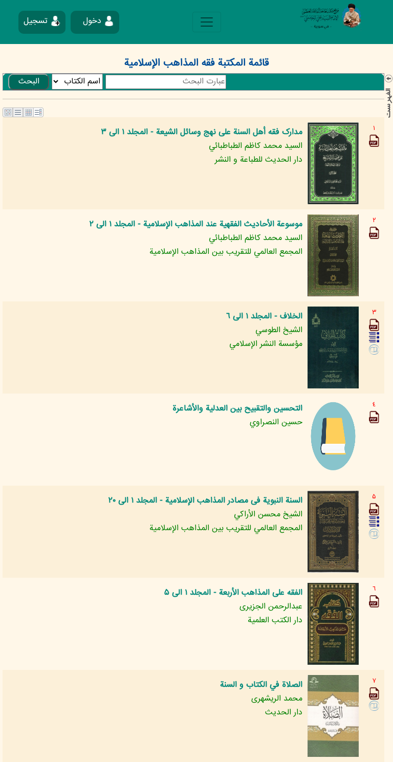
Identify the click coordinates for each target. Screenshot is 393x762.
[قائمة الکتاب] (374, 337)
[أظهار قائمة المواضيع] (388, 97)
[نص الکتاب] (374, 350)
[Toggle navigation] (206, 22)
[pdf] (374, 141)
